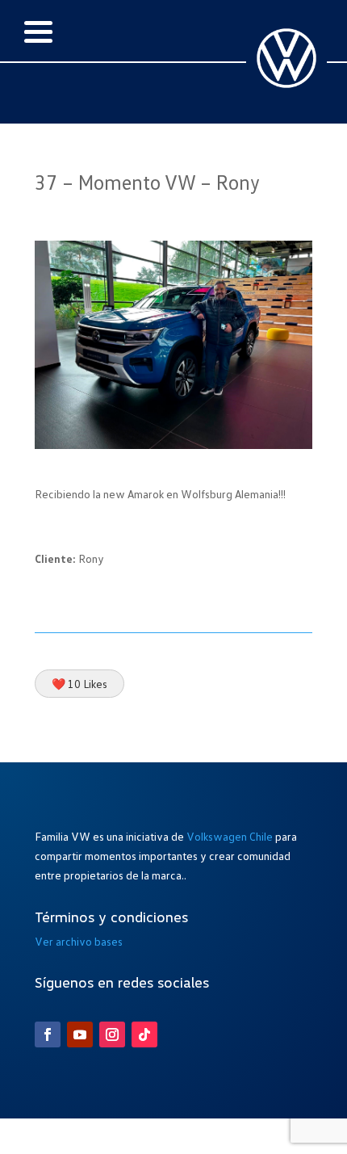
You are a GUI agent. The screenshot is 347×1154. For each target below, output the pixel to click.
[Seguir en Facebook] (48, 1034)
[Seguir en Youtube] (80, 1034)
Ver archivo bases (79, 941)
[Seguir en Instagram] (112, 1034)
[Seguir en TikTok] (144, 1034)
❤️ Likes (79, 683)
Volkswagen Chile (229, 836)
